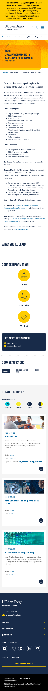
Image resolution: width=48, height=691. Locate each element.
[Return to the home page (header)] (14, 27)
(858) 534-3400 (11, 611)
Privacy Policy (9, 678)
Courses (11, 37)
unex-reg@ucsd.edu (13, 615)
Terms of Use (25, 678)
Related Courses (36, 72)
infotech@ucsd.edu (21, 229)
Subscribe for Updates (24, 664)
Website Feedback (10, 681)
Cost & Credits (15, 72)
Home (3, 37)
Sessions (26, 72)
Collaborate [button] (7, 629)
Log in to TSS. (28, 18)
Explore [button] (5, 623)
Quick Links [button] (7, 635)
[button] (24, 371)
